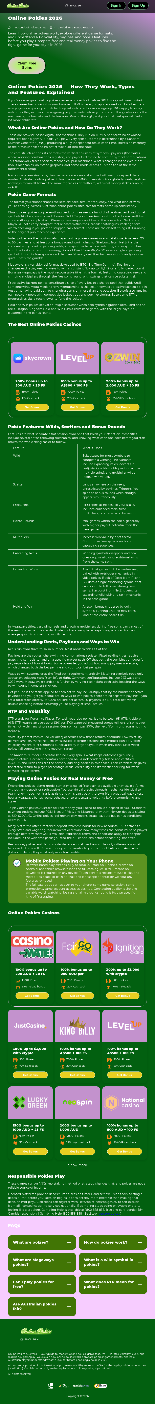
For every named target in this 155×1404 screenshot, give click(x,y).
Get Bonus (32, 407)
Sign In (116, 5)
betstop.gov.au (109, 1213)
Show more (77, 1165)
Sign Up (138, 5)
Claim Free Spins (27, 65)
